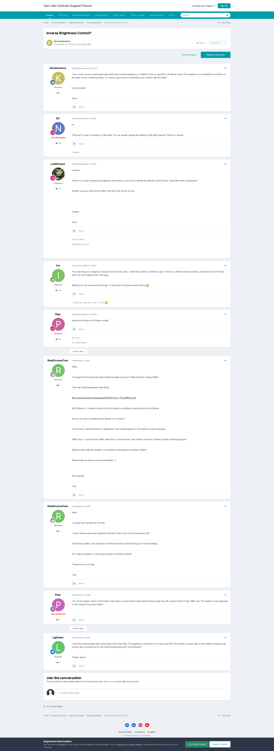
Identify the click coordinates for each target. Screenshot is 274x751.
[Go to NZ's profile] (58, 128)
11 (59, 662)
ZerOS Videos (119, 15)
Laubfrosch (58, 163)
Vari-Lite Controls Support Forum (68, 6)
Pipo (58, 314)
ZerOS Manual (101, 15)
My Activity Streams (81, 15)
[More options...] (225, 68)
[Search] (227, 15)
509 (59, 290)
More (171, 15)
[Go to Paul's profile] (58, 604)
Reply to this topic (216, 55)
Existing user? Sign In (203, 6)
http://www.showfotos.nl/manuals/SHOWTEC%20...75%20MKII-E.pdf (104, 398)
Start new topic (189, 55)
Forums (49, 15)
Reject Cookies (219, 744)
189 (59, 339)
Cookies (151, 732)
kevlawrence (63, 41)
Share (201, 43)
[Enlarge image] (147, 285)
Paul (58, 594)
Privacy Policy (125, 732)
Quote (81, 107)
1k (59, 620)
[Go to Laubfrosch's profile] (58, 174)
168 (59, 143)
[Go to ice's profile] (58, 275)
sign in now (108, 681)
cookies (62, 744)
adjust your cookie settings (130, 744)
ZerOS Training (137, 15)
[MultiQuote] (74, 107)
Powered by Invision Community (137, 735)
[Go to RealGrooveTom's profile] (58, 370)
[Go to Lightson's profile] (58, 647)
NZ (58, 118)
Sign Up (224, 6)
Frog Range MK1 (83, 44)
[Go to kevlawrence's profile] (49, 43)
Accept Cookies (198, 744)
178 (59, 189)
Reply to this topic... (71, 693)
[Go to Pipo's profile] (58, 324)
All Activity (62, 15)
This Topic (215, 15)
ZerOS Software (156, 15)
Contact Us (140, 732)
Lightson (57, 637)
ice (58, 265)
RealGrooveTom (58, 360)
